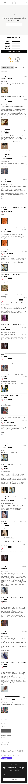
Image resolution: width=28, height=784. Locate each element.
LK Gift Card (7, 129)
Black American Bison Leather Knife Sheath (15, 565)
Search (3, 737)
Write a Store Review (14, 52)
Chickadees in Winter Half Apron (12, 497)
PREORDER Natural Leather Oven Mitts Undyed (15, 521)
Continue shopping (14, 24)
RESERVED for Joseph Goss (11, 154)
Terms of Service (5, 742)
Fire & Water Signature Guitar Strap (13, 249)
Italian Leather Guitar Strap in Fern (13, 74)
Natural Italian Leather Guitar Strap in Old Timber (12, 97)
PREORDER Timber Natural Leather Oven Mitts (15, 207)
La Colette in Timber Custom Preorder (14, 395)
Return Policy (4, 740)
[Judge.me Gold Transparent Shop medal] (10, 59)
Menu (3, 2)
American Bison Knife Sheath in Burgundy (14, 597)
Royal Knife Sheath (9, 630)
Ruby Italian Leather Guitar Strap (12, 696)
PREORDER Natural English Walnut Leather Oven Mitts (12, 325)
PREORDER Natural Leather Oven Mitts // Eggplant (12, 295)
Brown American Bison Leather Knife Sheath (15, 662)
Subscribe (14, 779)
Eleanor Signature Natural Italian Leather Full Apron (13, 353)
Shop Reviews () (19, 67)
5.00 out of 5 (18, 37)
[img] (14, 37)
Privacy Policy (4, 744)
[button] (7, 41)
